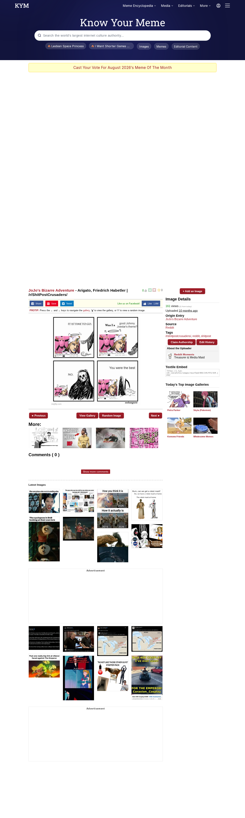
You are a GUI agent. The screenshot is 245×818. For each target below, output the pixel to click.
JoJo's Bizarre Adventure (51, 290)
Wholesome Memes (203, 436)
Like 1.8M (152, 303)
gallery (86, 310)
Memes (161, 46)
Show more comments (95, 471)
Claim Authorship (182, 342)
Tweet (68, 303)
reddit (196, 336)
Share (37, 303)
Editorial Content (185, 46)
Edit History (206, 342)
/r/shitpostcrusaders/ (178, 336)
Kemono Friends (175, 436)
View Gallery (87, 415)
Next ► (155, 415)
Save (53, 303)
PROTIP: (34, 310)
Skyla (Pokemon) (202, 410)
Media (165, 6)
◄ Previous (38, 415)
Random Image (111, 415)
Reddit (170, 327)
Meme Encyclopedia (138, 6)
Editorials (185, 6)
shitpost (206, 336)
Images (144, 46)
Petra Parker (173, 410)
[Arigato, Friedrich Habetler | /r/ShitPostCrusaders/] (96, 361)
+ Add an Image (192, 291)
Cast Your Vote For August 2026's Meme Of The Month (122, 67)
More (204, 6)
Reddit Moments (184, 354)
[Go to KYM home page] (22, 6)
